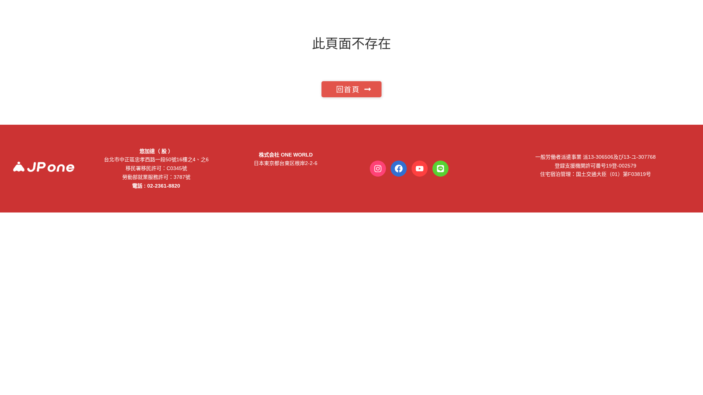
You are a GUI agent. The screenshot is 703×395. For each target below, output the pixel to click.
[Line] (440, 169)
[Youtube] (420, 169)
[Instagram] (378, 169)
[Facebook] (399, 169)
